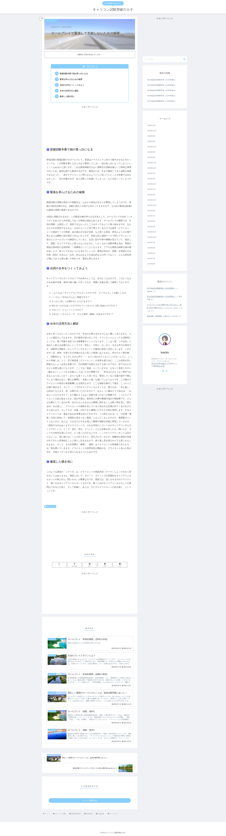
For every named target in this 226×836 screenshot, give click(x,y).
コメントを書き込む (90, 800)
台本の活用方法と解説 (69, 91)
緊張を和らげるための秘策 (71, 79)
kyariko (149, 291)
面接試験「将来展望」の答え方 (158, 316)
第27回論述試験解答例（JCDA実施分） (162, 101)
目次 (88, 66)
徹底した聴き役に (67, 96)
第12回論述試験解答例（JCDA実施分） (161, 288)
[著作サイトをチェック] (163, 370)
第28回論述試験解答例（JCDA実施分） (162, 96)
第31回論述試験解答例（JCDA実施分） (162, 80)
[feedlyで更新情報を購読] (166, 370)
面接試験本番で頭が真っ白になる (74, 73)
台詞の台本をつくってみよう (72, 85)
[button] (120, 564)
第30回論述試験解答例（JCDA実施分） (162, 85)
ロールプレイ (51, 506)
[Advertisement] (89, 125)
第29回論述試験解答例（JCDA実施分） (162, 90)
